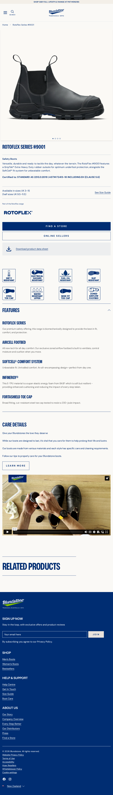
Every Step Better (11, 723)
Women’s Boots (10, 664)
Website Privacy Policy (13, 754)
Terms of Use (8, 758)
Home (5, 24)
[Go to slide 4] (60, 138)
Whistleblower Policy (12, 769)
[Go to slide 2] (55, 138)
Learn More (16, 465)
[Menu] (5, 13)
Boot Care (7, 698)
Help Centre (8, 684)
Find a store (56, 226)
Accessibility (8, 762)
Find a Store (8, 737)
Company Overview (12, 719)
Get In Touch (9, 689)
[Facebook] (4, 779)
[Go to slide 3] (57, 138)
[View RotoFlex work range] (18, 212)
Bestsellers (8, 668)
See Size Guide (103, 192)
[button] (56, 310)
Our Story (7, 714)
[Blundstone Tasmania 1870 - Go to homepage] (56, 12)
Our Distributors (11, 728)
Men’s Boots (8, 659)
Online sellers (56, 235)
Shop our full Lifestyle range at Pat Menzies (56, 2)
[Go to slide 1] (53, 138)
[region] (56, 85)
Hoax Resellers (9, 765)
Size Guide (8, 693)
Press (5, 733)
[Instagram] (10, 779)
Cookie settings (9, 772)
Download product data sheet (32, 248)
